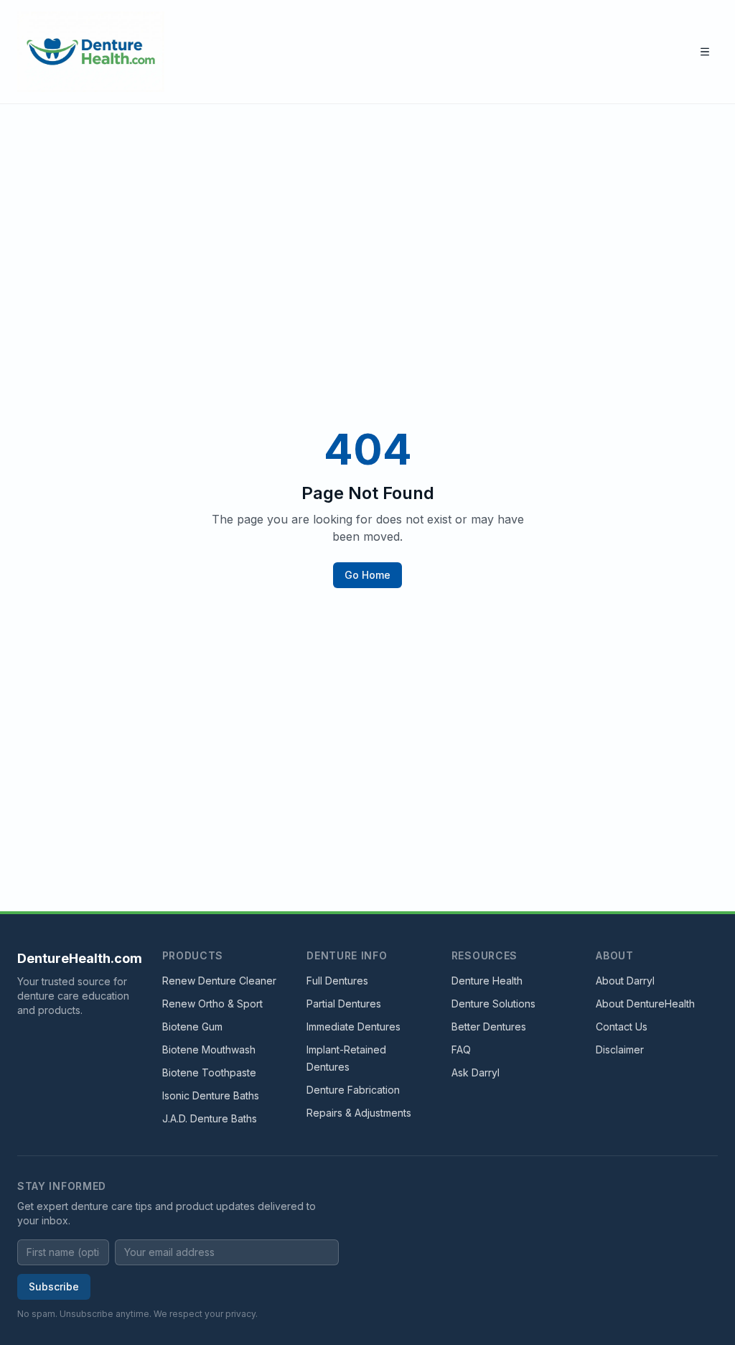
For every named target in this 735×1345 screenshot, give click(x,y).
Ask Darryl (475, 1072)
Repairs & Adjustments (358, 1113)
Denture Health (487, 980)
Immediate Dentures (353, 1026)
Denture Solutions (493, 1003)
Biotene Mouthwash (209, 1049)
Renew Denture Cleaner (219, 980)
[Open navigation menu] (705, 52)
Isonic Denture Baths (210, 1095)
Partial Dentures (343, 1003)
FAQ (461, 1049)
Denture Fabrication (353, 1090)
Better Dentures (488, 1026)
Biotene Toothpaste (209, 1072)
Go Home (367, 575)
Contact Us (621, 1026)
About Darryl (625, 980)
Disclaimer (620, 1049)
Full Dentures (337, 980)
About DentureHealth (645, 1003)
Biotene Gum (192, 1026)
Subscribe (54, 1286)
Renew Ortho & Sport (212, 1003)
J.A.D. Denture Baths (209, 1118)
